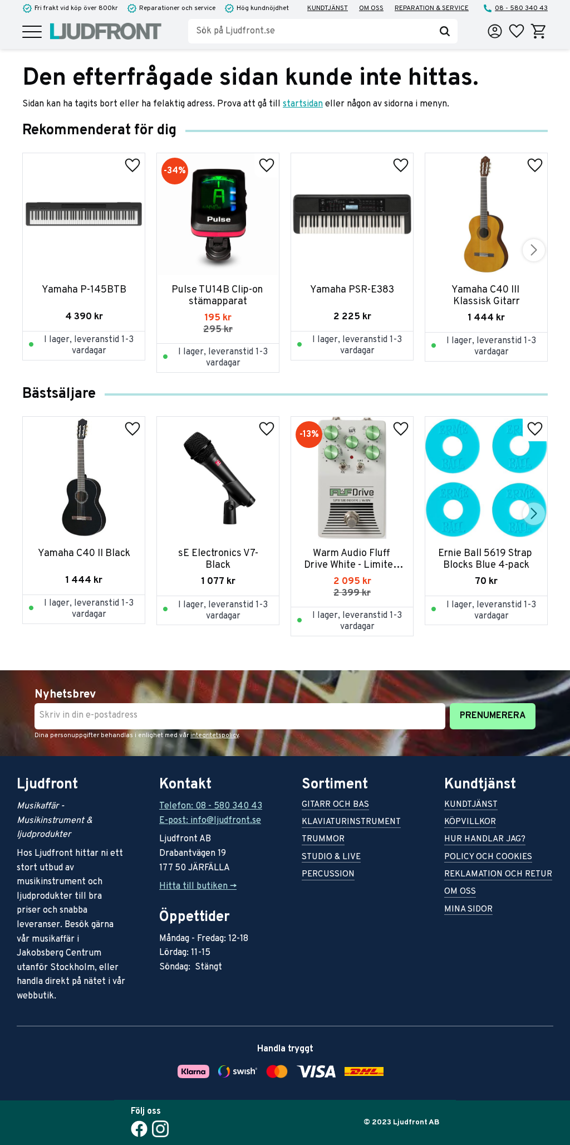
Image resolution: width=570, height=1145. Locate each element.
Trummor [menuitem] (323, 840)
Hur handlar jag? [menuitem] (484, 840)
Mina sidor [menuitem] (468, 910)
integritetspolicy (214, 735)
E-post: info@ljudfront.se (210, 820)
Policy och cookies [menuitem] (488, 858)
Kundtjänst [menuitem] (327, 8)
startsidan (303, 104)
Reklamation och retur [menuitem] (498, 875)
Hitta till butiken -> (198, 886)
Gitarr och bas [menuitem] (335, 805)
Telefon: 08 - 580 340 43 (210, 806)
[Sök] (445, 31)
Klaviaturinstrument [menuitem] (351, 822)
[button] (32, 32)
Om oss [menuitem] (371, 8)
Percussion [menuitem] (328, 875)
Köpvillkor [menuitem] (470, 822)
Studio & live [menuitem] (331, 858)
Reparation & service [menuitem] (432, 8)
